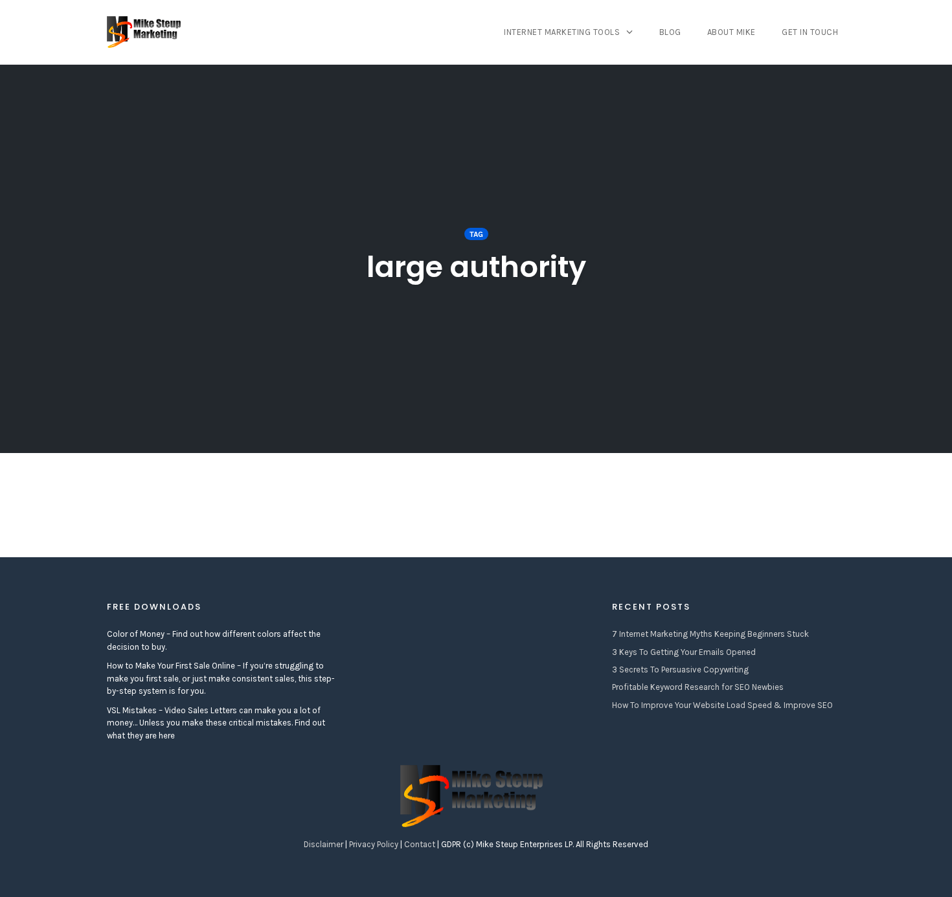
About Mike (731, 32)
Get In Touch (810, 32)
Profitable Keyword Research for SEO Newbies (698, 687)
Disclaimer (323, 844)
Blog (670, 32)
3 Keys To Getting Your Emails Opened (684, 652)
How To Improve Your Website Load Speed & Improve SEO (722, 705)
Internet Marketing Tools (562, 32)
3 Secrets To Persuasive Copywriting (680, 669)
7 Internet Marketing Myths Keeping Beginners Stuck (710, 634)
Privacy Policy (373, 844)
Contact (419, 844)
